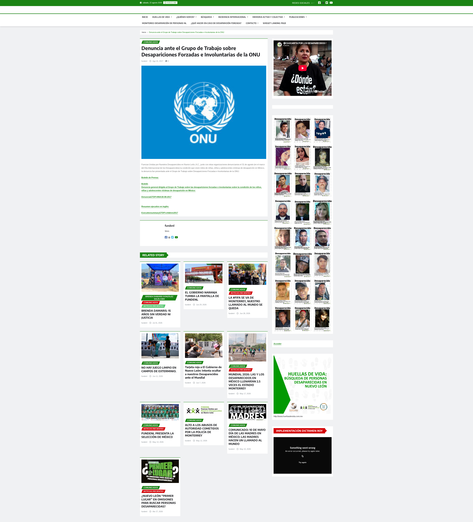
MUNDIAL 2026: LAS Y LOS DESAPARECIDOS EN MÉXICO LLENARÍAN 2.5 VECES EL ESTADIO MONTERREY (246, 381)
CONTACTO (251, 23)
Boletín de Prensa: (150, 178)
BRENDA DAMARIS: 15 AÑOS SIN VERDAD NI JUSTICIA (156, 314)
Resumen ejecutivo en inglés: (155, 206)
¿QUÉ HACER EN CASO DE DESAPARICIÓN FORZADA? (216, 23)
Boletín (144, 184)
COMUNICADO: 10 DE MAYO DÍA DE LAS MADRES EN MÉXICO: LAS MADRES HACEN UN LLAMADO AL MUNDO (247, 436)
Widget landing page (274, 23)
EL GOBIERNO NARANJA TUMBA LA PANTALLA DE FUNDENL (202, 296)
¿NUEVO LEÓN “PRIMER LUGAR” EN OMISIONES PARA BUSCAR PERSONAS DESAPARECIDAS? (158, 501)
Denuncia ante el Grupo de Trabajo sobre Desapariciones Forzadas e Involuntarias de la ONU (186, 32)
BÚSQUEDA (206, 17)
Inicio (145, 17)
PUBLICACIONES (297, 17)
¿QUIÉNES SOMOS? (185, 17)
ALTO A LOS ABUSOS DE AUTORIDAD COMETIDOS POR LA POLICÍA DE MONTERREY (202, 430)
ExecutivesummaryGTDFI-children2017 (159, 213)
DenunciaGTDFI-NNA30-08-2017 (156, 197)
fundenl (144, 61)
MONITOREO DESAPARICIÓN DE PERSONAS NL (164, 23)
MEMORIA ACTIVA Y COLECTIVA (268, 17)
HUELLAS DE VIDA (161, 17)
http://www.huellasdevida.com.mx (288, 416)
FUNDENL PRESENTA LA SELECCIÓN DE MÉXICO (157, 435)
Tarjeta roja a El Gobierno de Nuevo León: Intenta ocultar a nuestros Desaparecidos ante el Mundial (203, 372)
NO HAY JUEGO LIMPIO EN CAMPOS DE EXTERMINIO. (158, 369)
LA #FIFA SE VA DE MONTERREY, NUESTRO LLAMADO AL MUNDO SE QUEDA (245, 303)
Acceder (277, 344)
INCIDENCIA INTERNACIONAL (232, 17)
